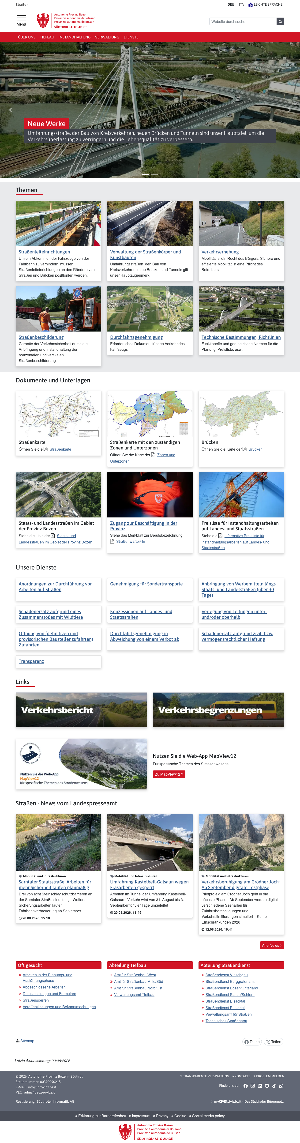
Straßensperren (36, 1000)
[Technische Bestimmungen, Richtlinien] (241, 308)
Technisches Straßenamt (226, 1020)
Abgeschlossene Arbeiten (44, 987)
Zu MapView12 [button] (168, 774)
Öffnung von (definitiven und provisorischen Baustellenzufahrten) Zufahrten (56, 639)
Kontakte (242, 1076)
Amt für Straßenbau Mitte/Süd (138, 981)
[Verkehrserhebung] (241, 223)
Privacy (162, 1115)
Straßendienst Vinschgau (227, 974)
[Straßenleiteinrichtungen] (58, 223)
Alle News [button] (271, 945)
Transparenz (31, 661)
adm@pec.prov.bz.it (39, 1092)
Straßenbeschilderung (41, 337)
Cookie (179, 1115)
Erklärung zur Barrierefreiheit (101, 1115)
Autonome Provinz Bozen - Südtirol (55, 1076)
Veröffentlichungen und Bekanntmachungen (59, 1006)
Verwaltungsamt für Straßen (229, 1014)
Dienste (131, 37)
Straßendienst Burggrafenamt (230, 981)
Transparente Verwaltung (205, 1076)
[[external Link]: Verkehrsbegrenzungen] (218, 710)
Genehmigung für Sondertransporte (146, 583)
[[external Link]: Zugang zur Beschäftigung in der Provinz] (150, 494)
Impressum (140, 1115)
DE (231, 4)
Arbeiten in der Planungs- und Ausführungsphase (47, 977)
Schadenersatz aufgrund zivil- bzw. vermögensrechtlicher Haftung (237, 636)
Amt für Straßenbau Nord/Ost (138, 988)
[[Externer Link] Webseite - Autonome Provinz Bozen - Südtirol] (66, 20)
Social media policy (208, 1115)
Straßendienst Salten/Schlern (230, 994)
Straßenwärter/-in (130, 541)
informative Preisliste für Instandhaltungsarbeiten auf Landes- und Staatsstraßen (236, 541)
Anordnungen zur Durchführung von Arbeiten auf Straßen (56, 586)
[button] (10, 110)
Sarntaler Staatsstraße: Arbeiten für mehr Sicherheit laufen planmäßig (55, 884)
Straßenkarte (60, 449)
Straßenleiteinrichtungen (44, 251)
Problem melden (269, 1076)
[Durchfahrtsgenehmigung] (150, 308)
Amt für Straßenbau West (135, 974)
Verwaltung (107, 37)
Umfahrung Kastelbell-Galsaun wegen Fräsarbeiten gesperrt (149, 884)
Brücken (255, 449)
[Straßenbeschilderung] (58, 308)
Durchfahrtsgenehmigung (136, 337)
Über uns (26, 37)
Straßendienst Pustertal (225, 1007)
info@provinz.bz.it (42, 1087)
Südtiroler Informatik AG (55, 1101)
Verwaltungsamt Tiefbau (134, 994)
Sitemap (27, 1040)
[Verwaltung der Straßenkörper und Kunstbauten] (150, 223)
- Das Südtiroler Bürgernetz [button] (248, 1101)
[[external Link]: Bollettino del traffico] (81, 710)
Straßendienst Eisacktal (225, 1001)
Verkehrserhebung (220, 251)
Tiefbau (47, 37)
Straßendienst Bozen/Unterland (232, 988)
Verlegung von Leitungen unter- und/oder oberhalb (234, 614)
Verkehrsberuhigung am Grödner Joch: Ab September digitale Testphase (241, 884)
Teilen (254, 1041)
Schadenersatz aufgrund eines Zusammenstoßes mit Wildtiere (51, 614)
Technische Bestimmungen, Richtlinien (241, 337)
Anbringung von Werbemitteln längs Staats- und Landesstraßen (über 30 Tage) (239, 589)
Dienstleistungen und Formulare (49, 993)
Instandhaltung (75, 37)
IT (241, 4)
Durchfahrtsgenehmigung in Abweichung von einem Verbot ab (144, 636)
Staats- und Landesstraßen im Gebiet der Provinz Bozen (55, 539)
